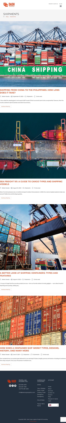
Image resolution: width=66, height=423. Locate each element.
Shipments (13, 16)
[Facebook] (10, 386)
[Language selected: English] (53, 405)
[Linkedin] (15, 386)
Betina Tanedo (5, 96)
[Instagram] (13, 386)
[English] (53, 405)
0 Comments (36, 354)
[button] (60, 6)
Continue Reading (6, 106)
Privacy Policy (33, 421)
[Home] (3, 16)
